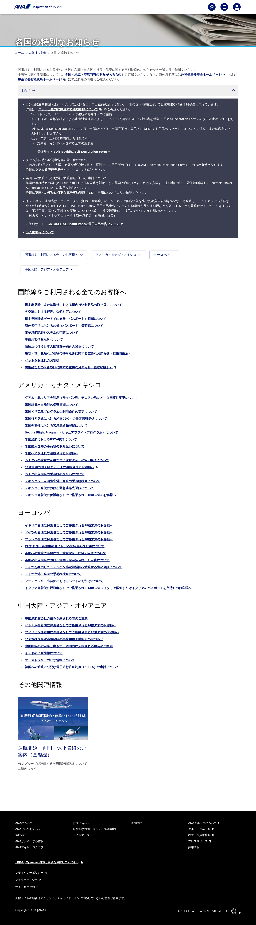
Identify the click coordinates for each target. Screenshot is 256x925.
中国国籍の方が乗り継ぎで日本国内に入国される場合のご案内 (69, 646)
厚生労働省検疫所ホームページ (40, 79)
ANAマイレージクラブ (29, 847)
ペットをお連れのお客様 (42, 360)
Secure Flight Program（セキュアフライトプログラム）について (71, 432)
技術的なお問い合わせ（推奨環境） (95, 829)
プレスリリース (198, 841)
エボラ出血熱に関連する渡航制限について (68, 109)
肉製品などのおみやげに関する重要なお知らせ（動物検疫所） (69, 367)
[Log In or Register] (237, 7)
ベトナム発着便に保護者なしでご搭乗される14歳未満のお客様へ (70, 625)
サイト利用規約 (25, 886)
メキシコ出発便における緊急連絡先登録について (59, 488)
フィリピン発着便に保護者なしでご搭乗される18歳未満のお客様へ (72, 632)
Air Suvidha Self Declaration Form (81, 151)
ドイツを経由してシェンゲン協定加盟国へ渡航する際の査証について (73, 567)
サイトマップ (81, 835)
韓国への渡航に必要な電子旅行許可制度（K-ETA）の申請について (72, 667)
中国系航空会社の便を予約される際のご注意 (56, 618)
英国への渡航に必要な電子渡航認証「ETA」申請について (76, 192)
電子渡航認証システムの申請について (51, 332)
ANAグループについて (202, 823)
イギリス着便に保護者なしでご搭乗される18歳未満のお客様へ (69, 525)
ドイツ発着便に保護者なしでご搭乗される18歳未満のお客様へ (69, 532)
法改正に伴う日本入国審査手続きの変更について (59, 346)
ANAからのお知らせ (28, 829)
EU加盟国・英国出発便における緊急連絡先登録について (64, 546)
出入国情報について (40, 232)
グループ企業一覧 (199, 829)
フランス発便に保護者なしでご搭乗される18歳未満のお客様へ (69, 539)
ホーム (20, 52)
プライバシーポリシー (29, 872)
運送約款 (136, 823)
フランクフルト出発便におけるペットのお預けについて (64, 581)
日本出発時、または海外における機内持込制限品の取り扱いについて (73, 304)
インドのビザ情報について (44, 653)
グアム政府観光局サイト (52, 169)
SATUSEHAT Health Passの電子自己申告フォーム (84, 224)
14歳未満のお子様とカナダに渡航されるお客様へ (59, 467)
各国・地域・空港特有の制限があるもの (93, 74)
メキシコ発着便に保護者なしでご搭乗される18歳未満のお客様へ (70, 495)
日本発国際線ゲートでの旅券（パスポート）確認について (65, 318)
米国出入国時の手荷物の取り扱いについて (54, 446)
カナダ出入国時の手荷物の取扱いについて (54, 474)
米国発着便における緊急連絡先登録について (56, 425)
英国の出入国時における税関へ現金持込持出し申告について (67, 560)
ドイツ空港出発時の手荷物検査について (53, 574)
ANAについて (23, 823)
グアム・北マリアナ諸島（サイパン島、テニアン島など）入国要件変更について (81, 397)
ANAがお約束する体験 (29, 841)
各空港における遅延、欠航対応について (53, 311)
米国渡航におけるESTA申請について (51, 439)
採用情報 (193, 847)
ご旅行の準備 (38, 52)
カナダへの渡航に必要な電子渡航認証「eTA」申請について (67, 460)
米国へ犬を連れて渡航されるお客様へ (51, 453)
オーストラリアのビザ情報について (50, 660)
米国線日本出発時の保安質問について (51, 404)
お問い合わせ (81, 823)
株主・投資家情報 (199, 835)
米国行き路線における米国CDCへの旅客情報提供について (66, 418)
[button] (128, 90)
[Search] (212, 7)
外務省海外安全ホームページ (201, 74)
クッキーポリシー (26, 879)
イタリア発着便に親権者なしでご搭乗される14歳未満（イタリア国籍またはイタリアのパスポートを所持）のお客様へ (108, 588)
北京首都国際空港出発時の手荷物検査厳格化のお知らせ (64, 639)
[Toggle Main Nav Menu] (224, 7)
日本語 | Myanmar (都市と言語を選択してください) (47, 862)
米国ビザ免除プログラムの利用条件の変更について (61, 411)
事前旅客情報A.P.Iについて (44, 339)
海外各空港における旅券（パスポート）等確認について (64, 325)
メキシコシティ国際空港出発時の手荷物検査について (62, 481)
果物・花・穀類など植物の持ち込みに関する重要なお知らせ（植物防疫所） (78, 353)
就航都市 (20, 835)
